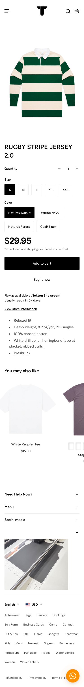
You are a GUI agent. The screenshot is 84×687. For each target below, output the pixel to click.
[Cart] (76, 11)
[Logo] (42, 11)
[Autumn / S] (70, 446)
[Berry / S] (77, 446)
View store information (20, 309)
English (9, 605)
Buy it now (42, 279)
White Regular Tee (25, 444)
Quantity (10, 169)
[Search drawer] (67, 11)
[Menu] (7, 11)
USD (35, 605)
